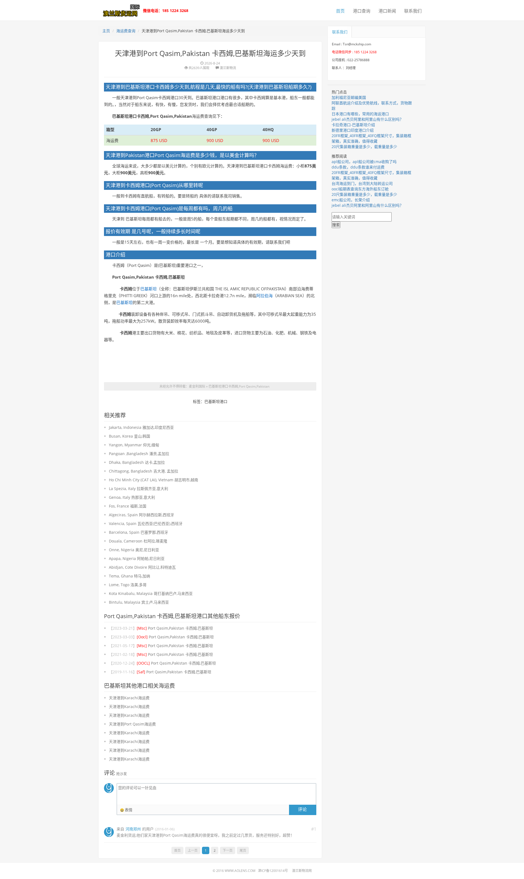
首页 (340, 11)
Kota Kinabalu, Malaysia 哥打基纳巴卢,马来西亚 (151, 593)
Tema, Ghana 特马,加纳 (129, 576)
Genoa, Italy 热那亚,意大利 (132, 497)
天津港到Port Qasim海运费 (132, 724)
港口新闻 (387, 11)
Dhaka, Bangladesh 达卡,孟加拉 (137, 462)
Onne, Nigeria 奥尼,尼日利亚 (134, 549)
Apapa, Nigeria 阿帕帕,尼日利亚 (137, 558)
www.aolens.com (240, 870)
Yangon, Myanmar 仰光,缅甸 (134, 444)
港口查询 (361, 11)
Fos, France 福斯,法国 (127, 506)
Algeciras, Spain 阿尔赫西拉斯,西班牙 (141, 514)
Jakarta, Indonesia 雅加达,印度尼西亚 (141, 427)
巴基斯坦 (148, 288)
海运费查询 (125, 30)
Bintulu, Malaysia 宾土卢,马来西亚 (139, 602)
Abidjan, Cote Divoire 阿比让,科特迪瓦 (142, 567)
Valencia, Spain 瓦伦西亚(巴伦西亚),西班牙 (146, 523)
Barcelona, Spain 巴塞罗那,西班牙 (138, 532)
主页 (106, 30)
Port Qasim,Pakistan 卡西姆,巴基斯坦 (175, 628)
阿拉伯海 (264, 295)
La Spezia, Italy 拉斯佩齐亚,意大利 (138, 488)
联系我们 (413, 11)
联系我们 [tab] (339, 31)
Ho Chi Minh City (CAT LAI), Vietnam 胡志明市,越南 (153, 479)
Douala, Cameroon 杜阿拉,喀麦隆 (138, 541)
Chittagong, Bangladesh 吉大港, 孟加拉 (143, 471)
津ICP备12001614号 (273, 870)
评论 (302, 809)
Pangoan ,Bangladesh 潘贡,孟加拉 (139, 453)
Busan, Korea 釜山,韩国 (129, 436)
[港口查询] (120, 10)
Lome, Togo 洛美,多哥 (128, 584)
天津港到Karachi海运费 (129, 697)
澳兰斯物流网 (302, 870)
